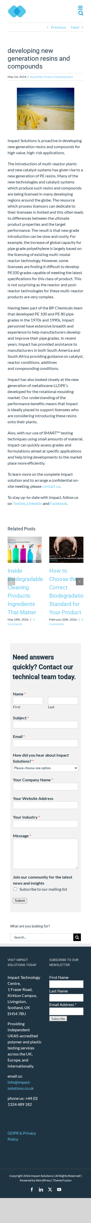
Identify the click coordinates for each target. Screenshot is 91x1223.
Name (19, 693)
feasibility (36, 77)
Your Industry (26, 817)
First (16, 707)
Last (51, 707)
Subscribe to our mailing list (43, 889)
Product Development (58, 77)
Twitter (19, 503)
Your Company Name (33, 779)
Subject (21, 717)
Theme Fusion (62, 1180)
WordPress (43, 1180)
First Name (59, 977)
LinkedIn (34, 503)
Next (75, 27)
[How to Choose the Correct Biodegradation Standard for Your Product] (66, 539)
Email (19, 736)
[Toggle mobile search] (80, 13)
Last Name (58, 990)
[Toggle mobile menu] (80, 7)
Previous (58, 27)
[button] (11, 581)
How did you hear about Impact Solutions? (41, 758)
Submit (20, 901)
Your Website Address (33, 798)
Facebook (58, 503)
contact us (51, 486)
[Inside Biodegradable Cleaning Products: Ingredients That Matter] (25, 539)
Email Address (62, 1004)
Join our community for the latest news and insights (42, 880)
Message (22, 835)
